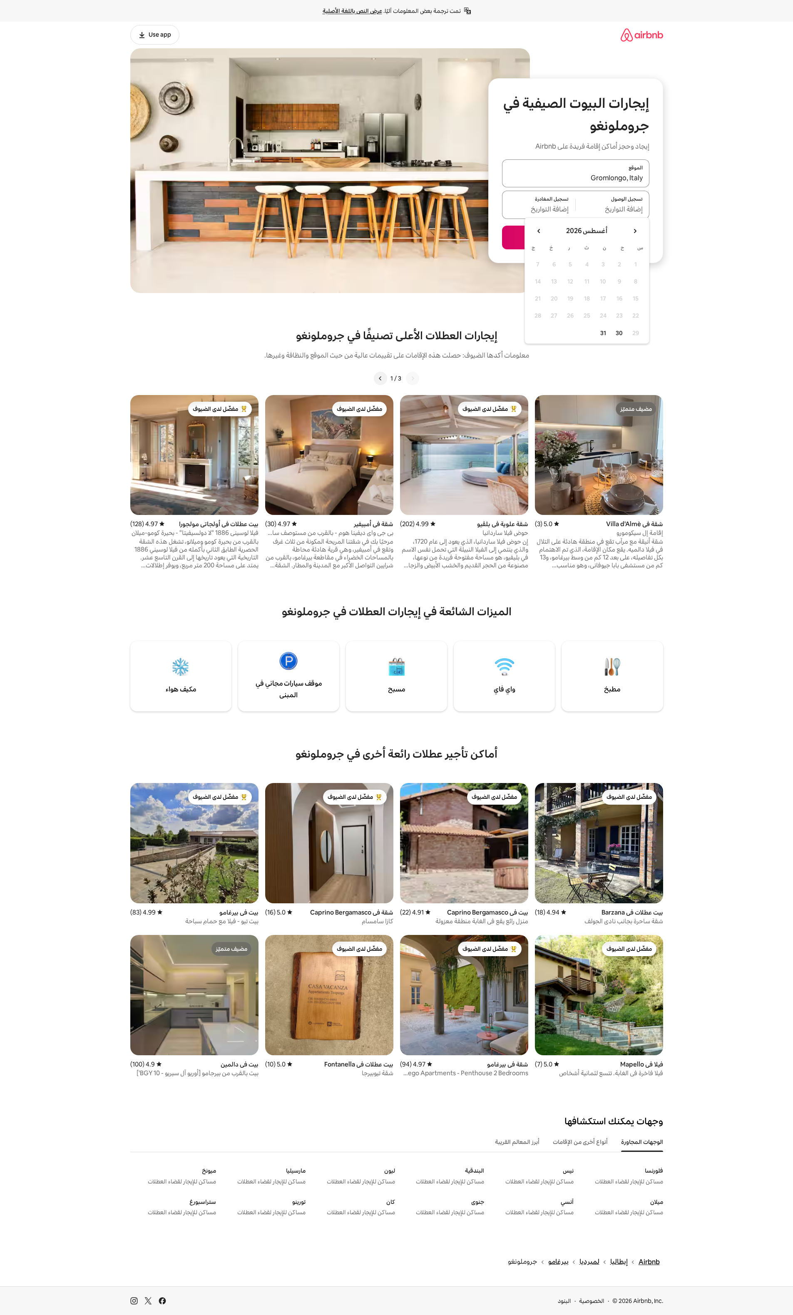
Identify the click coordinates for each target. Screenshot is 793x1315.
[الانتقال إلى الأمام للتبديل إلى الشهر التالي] (539, 231)
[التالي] (380, 378)
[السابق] (412, 378)
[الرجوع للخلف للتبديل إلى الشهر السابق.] (634, 231)
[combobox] (576, 178)
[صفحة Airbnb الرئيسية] (642, 35)
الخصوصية (591, 1301)
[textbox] (612, 210)
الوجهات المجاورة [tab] (642, 1142)
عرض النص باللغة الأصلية (352, 11)
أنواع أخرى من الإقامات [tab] (580, 1142)
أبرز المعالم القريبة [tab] (517, 1142)
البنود (564, 1301)
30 (619, 333)
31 (603, 333)
